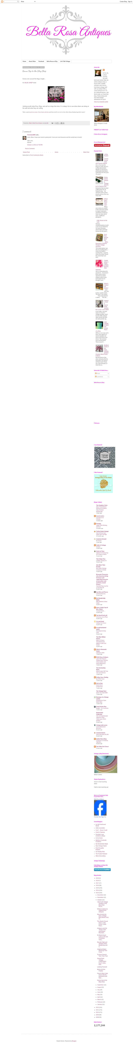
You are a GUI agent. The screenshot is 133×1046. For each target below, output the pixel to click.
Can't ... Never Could (101, 830)
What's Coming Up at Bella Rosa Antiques (102, 910)
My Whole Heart (100, 679)
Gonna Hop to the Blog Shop (102, 981)
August (99, 987)
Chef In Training (100, 832)
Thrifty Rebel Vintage (102, 531)
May (98, 994)
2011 (97, 1010)
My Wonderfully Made (102, 844)
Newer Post (26, 152)
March (99, 999)
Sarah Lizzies (100, 516)
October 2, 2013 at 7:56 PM (34, 145)
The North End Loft (101, 615)
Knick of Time (100, 551)
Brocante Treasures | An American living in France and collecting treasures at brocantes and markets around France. (102, 579)
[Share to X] (59, 123)
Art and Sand (100, 621)
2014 (97, 890)
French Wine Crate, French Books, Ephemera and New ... (102, 976)
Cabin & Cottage (101, 545)
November (100, 897)
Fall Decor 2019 (100, 652)
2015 (97, 888)
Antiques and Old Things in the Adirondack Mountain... (102, 930)
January (99, 1004)
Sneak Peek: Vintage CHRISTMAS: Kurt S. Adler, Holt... (101, 961)
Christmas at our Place (102, 617)
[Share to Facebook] (61, 123)
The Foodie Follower (101, 854)
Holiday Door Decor (101, 623)
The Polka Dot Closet (102, 746)
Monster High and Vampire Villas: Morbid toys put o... (102, 944)
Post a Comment (29, 148)
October (98, 546)
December (100, 895)
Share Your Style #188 (101, 692)
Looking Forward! (102, 967)
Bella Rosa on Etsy (52, 61)
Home (24, 61)
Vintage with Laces (101, 725)
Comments (99, 376)
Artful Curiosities (100, 828)
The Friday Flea (100, 559)
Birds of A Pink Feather (101, 970)
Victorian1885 (31, 135)
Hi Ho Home (99, 838)
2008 (97, 1017)
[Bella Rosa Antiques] (100, 815)
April (98, 997)
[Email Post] (52, 123)
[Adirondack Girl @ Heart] (103, 492)
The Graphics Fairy (101, 505)
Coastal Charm (100, 733)
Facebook (41, 61)
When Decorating (100, 856)
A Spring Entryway (100, 593)
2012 (97, 1007)
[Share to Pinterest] (63, 123)
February (100, 1002)
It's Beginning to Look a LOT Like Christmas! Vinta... (102, 937)
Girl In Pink (99, 683)
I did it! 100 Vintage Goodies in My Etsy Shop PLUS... (102, 904)
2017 (97, 883)
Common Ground (101, 539)
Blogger (74, 1041)
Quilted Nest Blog (101, 739)
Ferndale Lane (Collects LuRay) (100, 835)
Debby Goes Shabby (102, 677)
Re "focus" (99, 540)
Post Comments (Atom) (36, 155)
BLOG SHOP (29, 82)
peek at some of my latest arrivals (39, 112)
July (98, 990)
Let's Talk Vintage (65, 61)
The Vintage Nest (101, 691)
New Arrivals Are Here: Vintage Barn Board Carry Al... (103, 917)
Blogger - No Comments (102, 708)
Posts (98, 373)
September (100, 985)
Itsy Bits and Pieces (102, 592)
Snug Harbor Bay (101, 706)
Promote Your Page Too (100, 817)
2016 (97, 885)
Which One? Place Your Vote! (106, 202)
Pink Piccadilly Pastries (100, 848)
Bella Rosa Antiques (102, 657)
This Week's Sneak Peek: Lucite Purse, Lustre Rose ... (102, 923)
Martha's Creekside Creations (101, 840)
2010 (97, 1012)
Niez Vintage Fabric (101, 846)
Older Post (86, 152)
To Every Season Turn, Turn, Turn (102, 955)
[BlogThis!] (58, 123)
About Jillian (32, 61)
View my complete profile (101, 102)
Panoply (98, 523)
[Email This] (56, 123)
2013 (97, 892)
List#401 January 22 (101, 560)
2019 (97, 878)
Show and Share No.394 (102, 734)
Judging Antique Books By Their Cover (102, 950)
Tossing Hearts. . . (100, 610)
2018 (97, 880)
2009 (97, 1015)
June (98, 992)
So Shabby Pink (100, 851)
